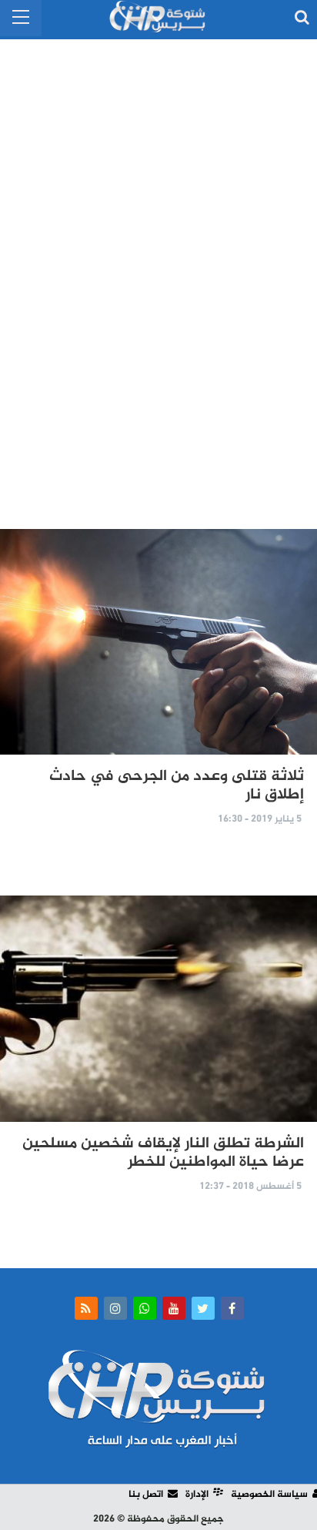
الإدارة (197, 1494)
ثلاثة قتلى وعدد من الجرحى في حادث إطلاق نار (176, 786)
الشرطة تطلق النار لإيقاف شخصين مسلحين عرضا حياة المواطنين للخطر (163, 1153)
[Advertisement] (158, 277)
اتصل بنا (145, 1494)
